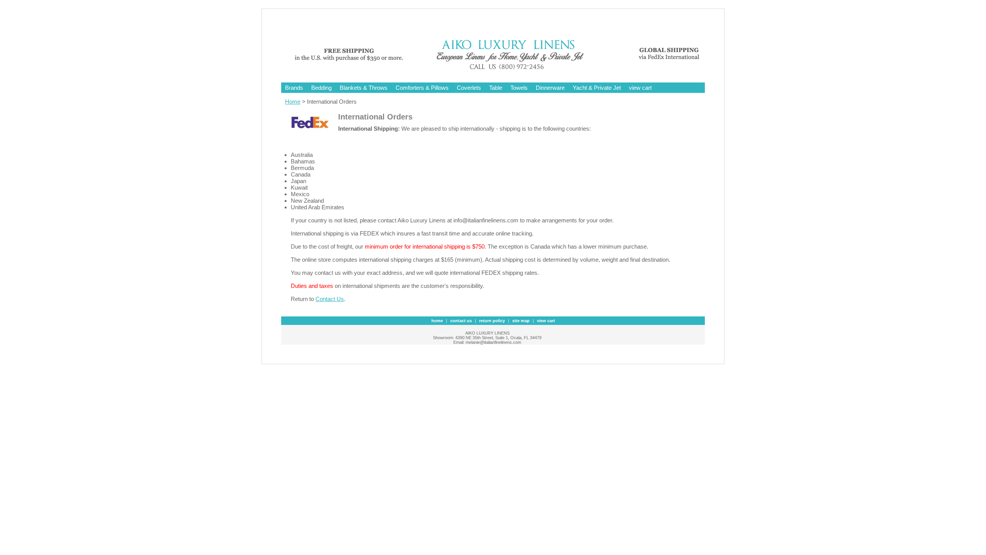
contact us (461, 320)
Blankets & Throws (363, 87)
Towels (519, 87)
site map (521, 320)
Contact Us (329, 299)
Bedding (321, 87)
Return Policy (492, 320)
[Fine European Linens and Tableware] (499, 70)
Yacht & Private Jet (597, 87)
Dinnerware (550, 87)
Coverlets (469, 87)
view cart (640, 87)
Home (292, 101)
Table (495, 87)
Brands (294, 87)
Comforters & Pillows (422, 87)
